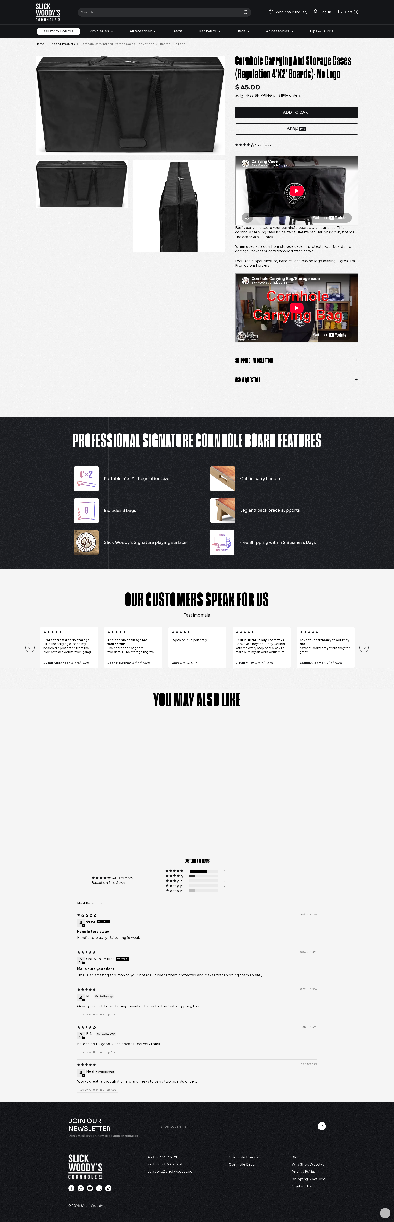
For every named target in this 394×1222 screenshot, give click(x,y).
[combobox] (164, 12)
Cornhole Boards (244, 1157)
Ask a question (248, 379)
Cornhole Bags (241, 1164)
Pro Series (100, 31)
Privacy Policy (304, 1172)
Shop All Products (62, 44)
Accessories (278, 31)
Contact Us (302, 1186)
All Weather (141, 31)
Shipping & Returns (309, 1179)
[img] (87, 915)
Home (40, 44)
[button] (245, 145)
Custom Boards (58, 31)
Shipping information (254, 360)
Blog (296, 1157)
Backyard (208, 31)
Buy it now (296, 129)
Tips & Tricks (321, 31)
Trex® (177, 31)
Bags (242, 31)
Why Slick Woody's (308, 1164)
